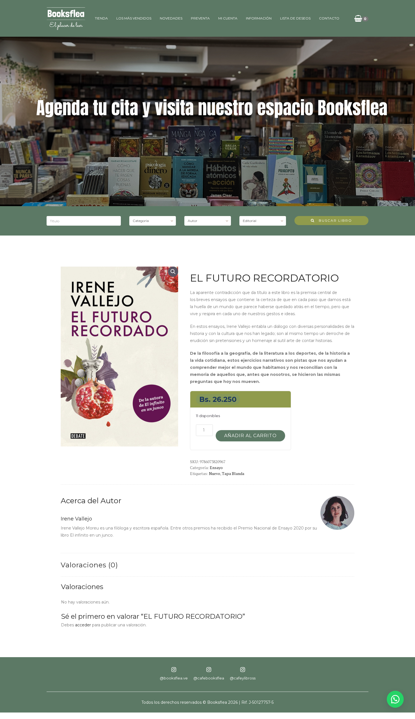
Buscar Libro (333, 220)
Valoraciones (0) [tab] (89, 565)
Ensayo (216, 467)
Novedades (171, 18)
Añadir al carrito (250, 435)
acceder (83, 625)
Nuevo (214, 473)
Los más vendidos (133, 18)
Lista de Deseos (295, 18)
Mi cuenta (227, 18)
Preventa (200, 18)
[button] (173, 272)
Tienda (101, 18)
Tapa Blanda (233, 473)
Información (259, 18)
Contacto (329, 18)
